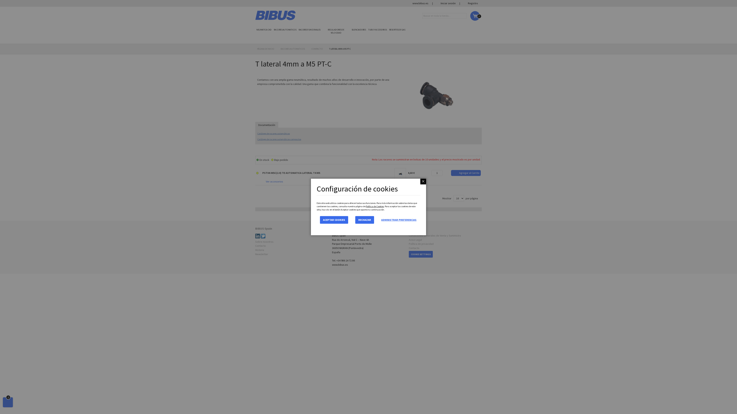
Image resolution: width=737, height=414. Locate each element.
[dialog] (368, 207)
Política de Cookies (375, 206)
